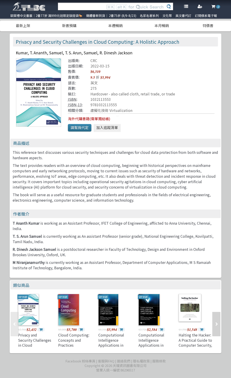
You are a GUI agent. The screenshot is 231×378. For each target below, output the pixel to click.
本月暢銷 (162, 25)
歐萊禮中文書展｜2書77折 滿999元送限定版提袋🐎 (46, 15)
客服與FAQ (106, 361)
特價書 (208, 25)
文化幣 (167, 15)
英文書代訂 (183, 15)
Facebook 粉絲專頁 (80, 361)
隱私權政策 (141, 361)
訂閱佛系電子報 (206, 15)
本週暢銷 (115, 25)
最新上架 (23, 25)
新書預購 (69, 25)
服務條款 (159, 361)
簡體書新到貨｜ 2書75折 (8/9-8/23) (111, 15)
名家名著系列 (149, 15)
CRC (93, 60)
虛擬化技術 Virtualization (111, 110)
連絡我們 (123, 361)
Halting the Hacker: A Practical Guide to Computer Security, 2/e (195, 342)
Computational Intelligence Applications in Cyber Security (111, 342)
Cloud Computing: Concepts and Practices (73, 340)
